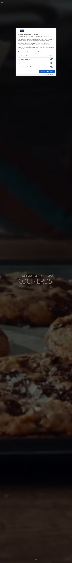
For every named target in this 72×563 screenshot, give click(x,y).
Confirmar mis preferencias (47, 71)
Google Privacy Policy (48, 47)
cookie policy (22, 48)
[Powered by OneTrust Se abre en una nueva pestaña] (50, 75)
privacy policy (30, 48)
